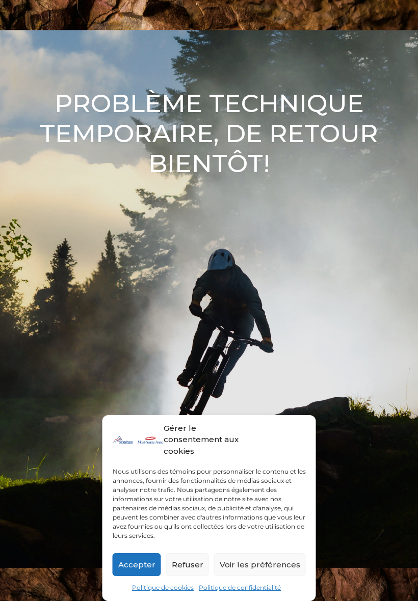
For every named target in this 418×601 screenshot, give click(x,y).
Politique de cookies (163, 587)
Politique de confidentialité (240, 587)
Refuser (187, 564)
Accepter (136, 564)
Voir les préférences (260, 564)
